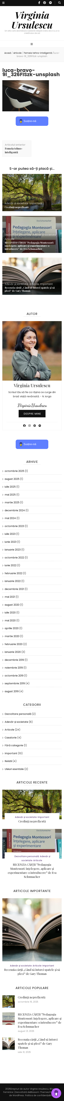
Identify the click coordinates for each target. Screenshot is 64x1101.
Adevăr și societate (16, 203)
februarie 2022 (13, 573)
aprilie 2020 (12, 628)
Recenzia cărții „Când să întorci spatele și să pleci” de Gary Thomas (30, 289)
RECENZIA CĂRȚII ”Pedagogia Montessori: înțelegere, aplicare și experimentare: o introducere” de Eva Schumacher (29, 245)
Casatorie (11, 737)
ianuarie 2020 (13, 652)
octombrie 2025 (14, 471)
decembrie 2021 (14, 589)
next (58, 930)
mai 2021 (10, 597)
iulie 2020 (10, 612)
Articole (17, 53)
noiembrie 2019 (14, 667)
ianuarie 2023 (13, 549)
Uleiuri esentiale (14, 769)
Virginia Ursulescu (32, 20)
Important (35, 203)
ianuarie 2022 (13, 581)
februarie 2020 (14, 644)
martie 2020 (12, 636)
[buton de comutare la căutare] (59, 3)
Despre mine (32, 413)
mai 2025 (10, 494)
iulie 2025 (10, 487)
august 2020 (12, 605)
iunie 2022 (10, 565)
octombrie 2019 (14, 675)
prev (5, 930)
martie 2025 (12, 502)
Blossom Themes (39, 1092)
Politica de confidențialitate (40, 1095)
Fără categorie (14, 745)
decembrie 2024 (15, 510)
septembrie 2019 (15, 683)
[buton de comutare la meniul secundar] (3, 3)
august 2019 (12, 691)
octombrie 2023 (14, 526)
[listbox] (32, 937)
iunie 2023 (10, 542)
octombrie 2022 (14, 557)
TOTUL (36, 970)
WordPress (18, 1095)
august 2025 (12, 479)
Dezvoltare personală (18, 235)
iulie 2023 (10, 534)
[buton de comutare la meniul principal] (32, 44)
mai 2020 (10, 620)
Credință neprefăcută (17, 207)
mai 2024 (10, 518)
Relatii (8, 761)
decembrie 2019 (14, 660)
